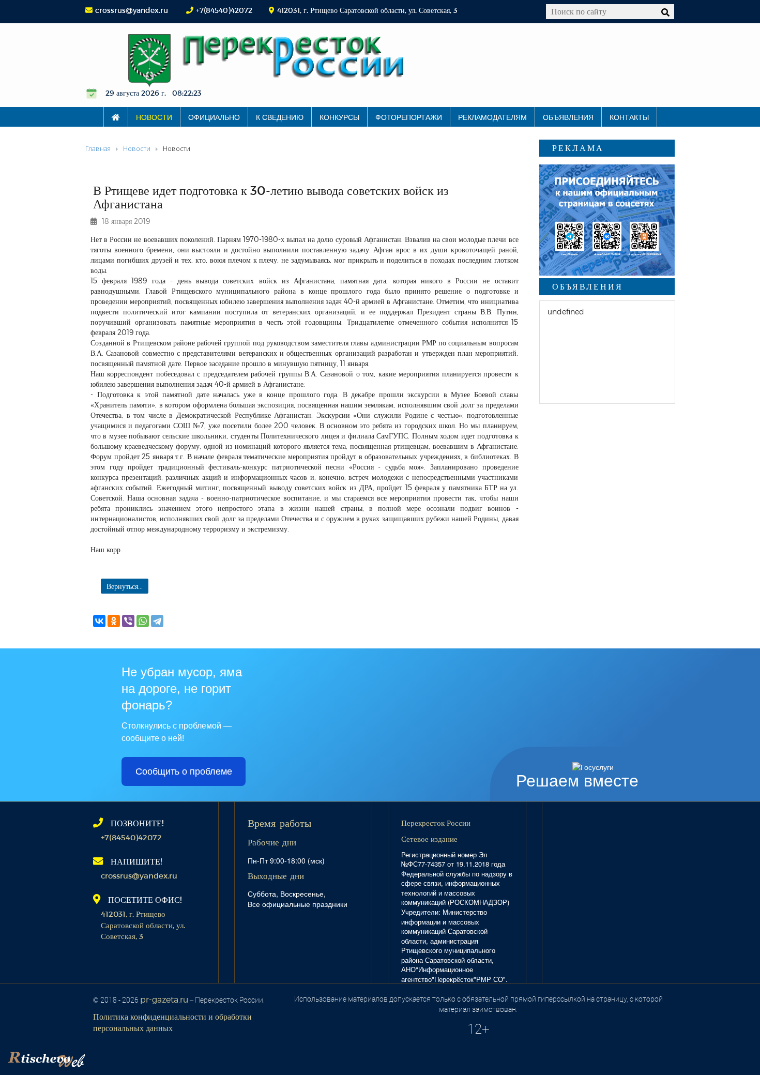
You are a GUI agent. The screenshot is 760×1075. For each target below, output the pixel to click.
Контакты (629, 117)
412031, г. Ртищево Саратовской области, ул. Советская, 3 (143, 925)
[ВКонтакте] (99, 621)
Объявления (568, 117)
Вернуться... (125, 586)
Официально (214, 117)
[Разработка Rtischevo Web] (98, 1057)
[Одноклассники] (114, 621)
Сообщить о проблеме (183, 771)
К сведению (279, 117)
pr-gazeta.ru (164, 999)
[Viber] (128, 621)
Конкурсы (339, 117)
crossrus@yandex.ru (131, 10)
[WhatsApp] (142, 621)
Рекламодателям (492, 117)
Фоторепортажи (408, 117)
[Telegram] (157, 621)
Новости (154, 117)
